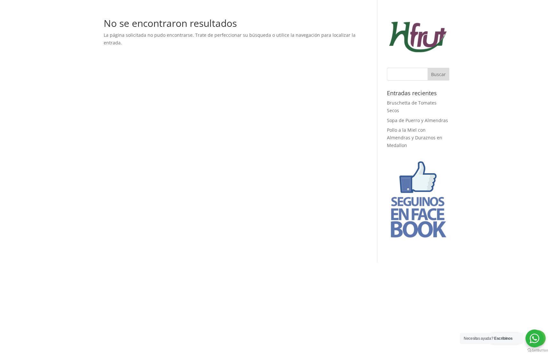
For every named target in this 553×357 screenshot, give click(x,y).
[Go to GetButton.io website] (537, 350)
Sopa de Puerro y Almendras (417, 120)
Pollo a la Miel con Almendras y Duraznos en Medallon (414, 137)
